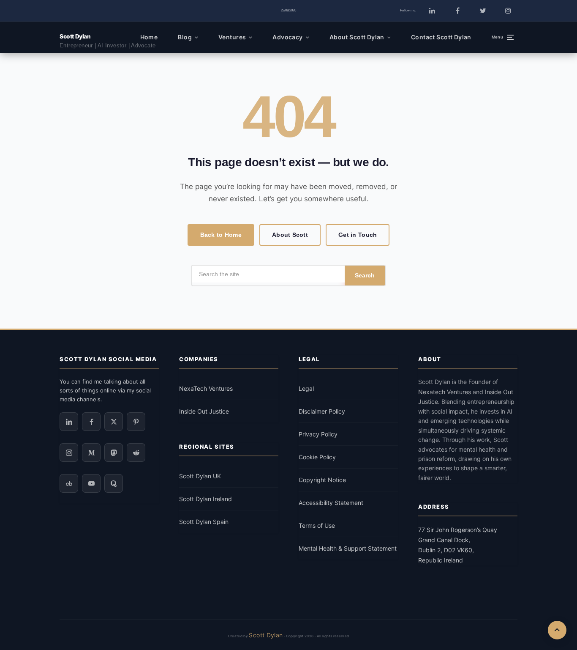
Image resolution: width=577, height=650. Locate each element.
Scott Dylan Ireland (205, 498)
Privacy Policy (318, 434)
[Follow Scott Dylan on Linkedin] (69, 421)
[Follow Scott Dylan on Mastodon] (113, 452)
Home (149, 37)
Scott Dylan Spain (204, 521)
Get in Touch (357, 234)
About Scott (290, 234)
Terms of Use (317, 525)
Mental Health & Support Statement (348, 548)
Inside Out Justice (204, 411)
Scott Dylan (75, 36)
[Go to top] (557, 630)
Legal (306, 388)
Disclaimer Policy (322, 411)
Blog (185, 37)
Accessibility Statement (331, 502)
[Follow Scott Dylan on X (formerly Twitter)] (483, 10)
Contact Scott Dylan (441, 37)
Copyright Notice (322, 479)
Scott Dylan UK (200, 476)
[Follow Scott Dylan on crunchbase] (69, 483)
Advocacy (287, 37)
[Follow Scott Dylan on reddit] (136, 452)
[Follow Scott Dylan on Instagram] (508, 10)
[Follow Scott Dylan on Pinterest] (136, 421)
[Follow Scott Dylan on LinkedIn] (432, 10)
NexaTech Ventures (206, 388)
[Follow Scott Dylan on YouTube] (91, 483)
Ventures (232, 37)
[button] (502, 37)
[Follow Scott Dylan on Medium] (91, 452)
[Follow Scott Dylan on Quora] (113, 483)
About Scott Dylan (356, 37)
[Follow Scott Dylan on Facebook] (457, 10)
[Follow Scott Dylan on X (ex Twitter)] (113, 421)
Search (365, 275)
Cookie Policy (317, 457)
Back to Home (221, 234)
